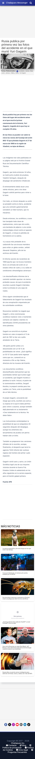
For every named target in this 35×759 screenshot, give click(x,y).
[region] (17, 22)
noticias (8, 73)
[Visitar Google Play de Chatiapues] (21, 724)
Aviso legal (23, 750)
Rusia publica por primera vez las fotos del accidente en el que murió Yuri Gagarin (16, 46)
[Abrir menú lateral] (3, 3)
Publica (13, 73)
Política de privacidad (11, 748)
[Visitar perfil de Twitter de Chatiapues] (9, 724)
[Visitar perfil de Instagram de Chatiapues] (13, 724)
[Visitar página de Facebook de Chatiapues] (5, 724)
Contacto (12, 745)
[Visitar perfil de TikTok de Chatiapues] (28, 724)
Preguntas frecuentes (17, 752)
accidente (21, 71)
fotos (31, 71)
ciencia (27, 71)
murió (3, 73)
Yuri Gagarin (23, 73)
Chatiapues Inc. (18, 743)
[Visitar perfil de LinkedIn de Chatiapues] (24, 724)
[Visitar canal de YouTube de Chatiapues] (17, 724)
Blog (24, 745)
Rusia (17, 73)
